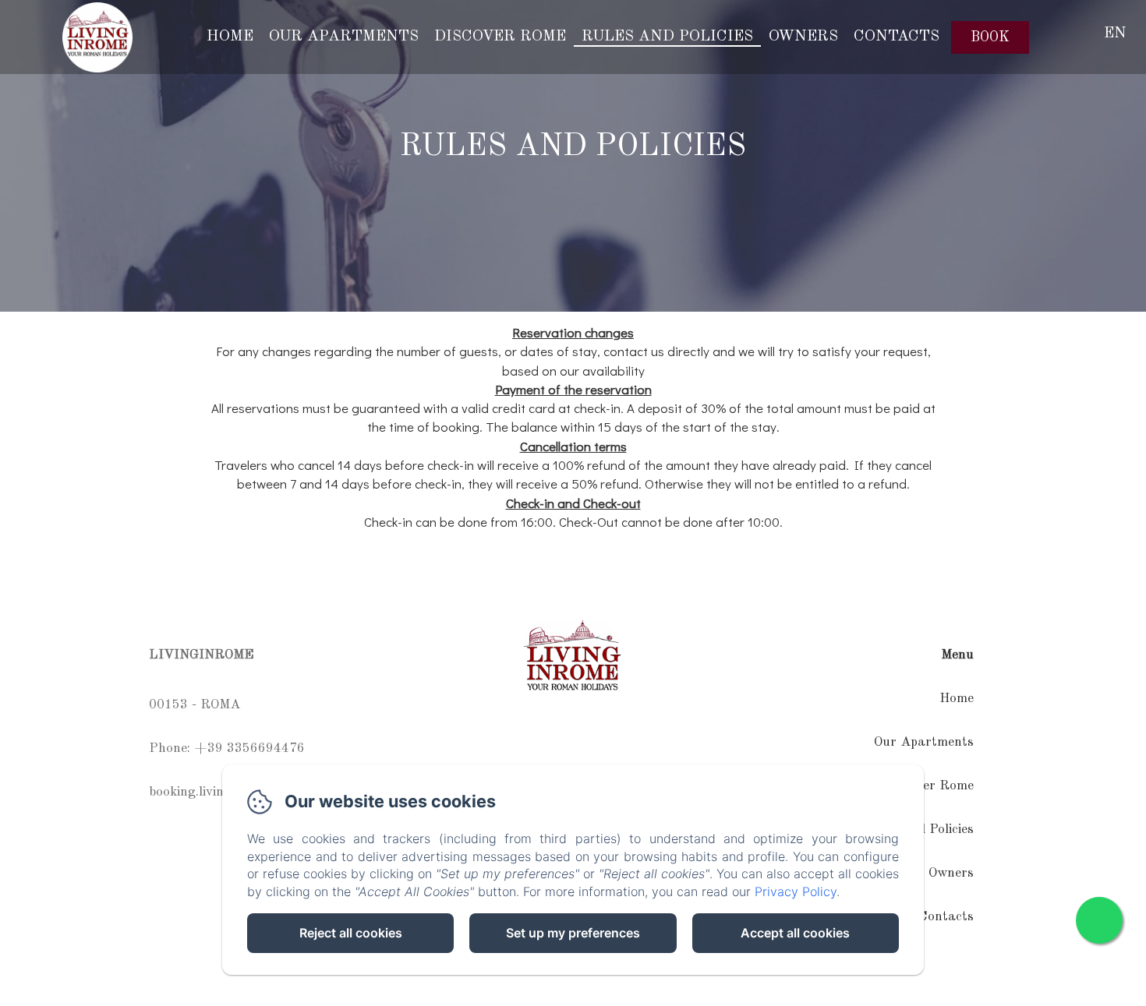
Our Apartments (344, 36)
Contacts (896, 36)
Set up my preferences (573, 933)
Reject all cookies (350, 933)
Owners (803, 36)
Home (230, 36)
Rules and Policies (667, 36)
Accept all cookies (795, 933)
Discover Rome (500, 36)
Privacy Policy (796, 891)
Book (990, 37)
